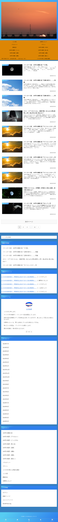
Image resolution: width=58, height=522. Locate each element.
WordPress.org (7, 503)
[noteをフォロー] (27, 332)
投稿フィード (6, 496)
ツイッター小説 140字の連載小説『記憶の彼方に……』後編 (20, 252)
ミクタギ (29, 309)
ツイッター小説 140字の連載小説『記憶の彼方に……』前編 (20, 255)
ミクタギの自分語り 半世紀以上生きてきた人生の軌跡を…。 (19, 277)
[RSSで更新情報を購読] (31, 332)
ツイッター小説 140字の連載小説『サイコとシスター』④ (20, 265)
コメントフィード (8, 500)
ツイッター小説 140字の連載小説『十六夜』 (16, 248)
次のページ (29, 221)
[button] (55, 237)
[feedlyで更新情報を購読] (29, 332)
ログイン (5, 492)
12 (34, 227)
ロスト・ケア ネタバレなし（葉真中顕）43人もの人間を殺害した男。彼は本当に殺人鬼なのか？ (28, 260)
